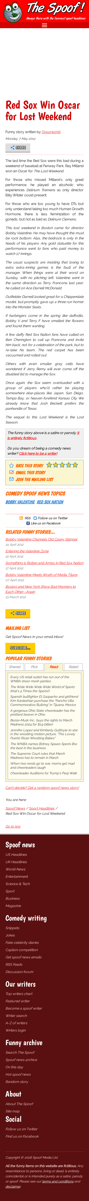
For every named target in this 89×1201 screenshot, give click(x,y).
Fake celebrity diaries (22, 943)
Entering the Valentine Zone (27, 551)
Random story (16, 1082)
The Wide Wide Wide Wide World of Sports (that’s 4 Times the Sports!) (42, 689)
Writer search (16, 1016)
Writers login (15, 1030)
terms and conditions (57, 1181)
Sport (9, 891)
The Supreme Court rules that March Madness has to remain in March (37, 756)
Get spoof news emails (23, 957)
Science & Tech (17, 884)
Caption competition (21, 950)
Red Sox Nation (50, 501)
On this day (14, 1067)
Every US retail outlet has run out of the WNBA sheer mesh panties (39, 679)
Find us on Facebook (21, 1136)
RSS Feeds (13, 964)
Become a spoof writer (23, 1008)
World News (15, 869)
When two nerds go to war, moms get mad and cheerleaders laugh (42, 766)
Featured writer (17, 1001)
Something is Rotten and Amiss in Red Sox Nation (44, 563)
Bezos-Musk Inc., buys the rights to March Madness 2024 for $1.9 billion (41, 722)
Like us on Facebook (45, 523)
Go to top (12, 826)
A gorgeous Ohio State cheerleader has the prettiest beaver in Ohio (42, 713)
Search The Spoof (19, 1052)
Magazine (13, 906)
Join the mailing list (34, 479)
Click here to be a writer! (38, 453)
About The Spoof (19, 1104)
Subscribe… (20, 647)
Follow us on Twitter (52, 518)
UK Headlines (16, 862)
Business (12, 898)
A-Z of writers (16, 1023)
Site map (12, 1111)
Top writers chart (18, 994)
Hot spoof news (18, 1074)
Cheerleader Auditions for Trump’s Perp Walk (43, 773)
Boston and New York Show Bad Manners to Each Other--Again (40, 589)
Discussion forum (19, 972)
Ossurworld (51, 132)
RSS (27, 518)
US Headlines (16, 855)
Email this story (30, 472)
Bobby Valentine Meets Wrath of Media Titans (41, 575)
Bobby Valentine (20, 501)
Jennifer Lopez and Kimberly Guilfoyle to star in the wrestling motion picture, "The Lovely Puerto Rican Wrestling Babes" (44, 734)
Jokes (10, 935)
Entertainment (16, 877)
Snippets (12, 928)
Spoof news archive (21, 1060)
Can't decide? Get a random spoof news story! (42, 788)
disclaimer (12, 1187)
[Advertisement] (44, 63)
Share (20, 147)
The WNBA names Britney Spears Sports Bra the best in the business (43, 746)
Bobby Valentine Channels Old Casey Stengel (41, 539)
